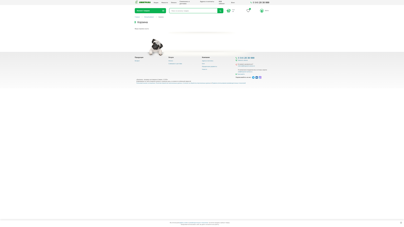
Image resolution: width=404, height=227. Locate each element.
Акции (156, 2)
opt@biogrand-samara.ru (245, 72)
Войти (267, 10)
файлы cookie (183, 222)
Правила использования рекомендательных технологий (229, 83)
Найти (220, 10)
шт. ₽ (233, 10)
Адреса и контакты (207, 1)
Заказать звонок (243, 60)
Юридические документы (209, 66)
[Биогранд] (143, 2)
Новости (164, 2)
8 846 (261, 2)
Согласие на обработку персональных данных (197, 83)
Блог (233, 2)
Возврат (137, 61)
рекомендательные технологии (198, 222)
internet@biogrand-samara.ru (246, 66)
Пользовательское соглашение (145, 83)
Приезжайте (241, 74)
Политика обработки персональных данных (169, 83)
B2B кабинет (222, 2)
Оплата (173, 2)
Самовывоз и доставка (185, 2)
